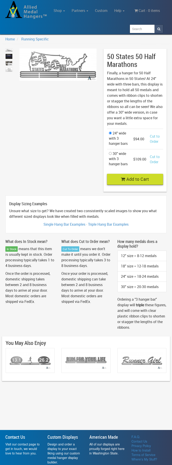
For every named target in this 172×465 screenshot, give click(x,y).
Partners (79, 10)
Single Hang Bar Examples (64, 224)
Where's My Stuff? (144, 459)
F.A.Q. (135, 436)
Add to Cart (137, 179)
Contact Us (139, 441)
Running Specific (35, 39)
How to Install (140, 450)
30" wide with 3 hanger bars (118, 158)
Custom (101, 10)
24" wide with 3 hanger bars (118, 138)
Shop (58, 10)
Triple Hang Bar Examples (108, 224)
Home (10, 39)
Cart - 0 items (149, 10)
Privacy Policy (141, 445)
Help (118, 10)
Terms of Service (143, 454)
